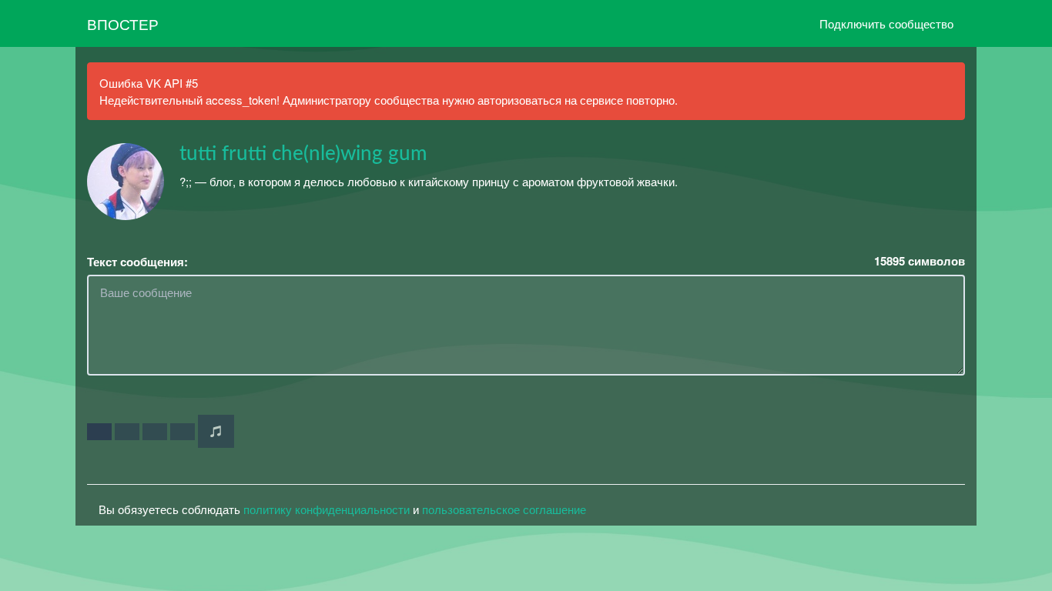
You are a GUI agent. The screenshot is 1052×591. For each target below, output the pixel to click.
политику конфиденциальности (326, 509)
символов (919, 261)
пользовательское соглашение (504, 509)
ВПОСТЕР (123, 23)
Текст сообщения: (137, 262)
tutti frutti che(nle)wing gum (303, 154)
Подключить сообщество (886, 23)
